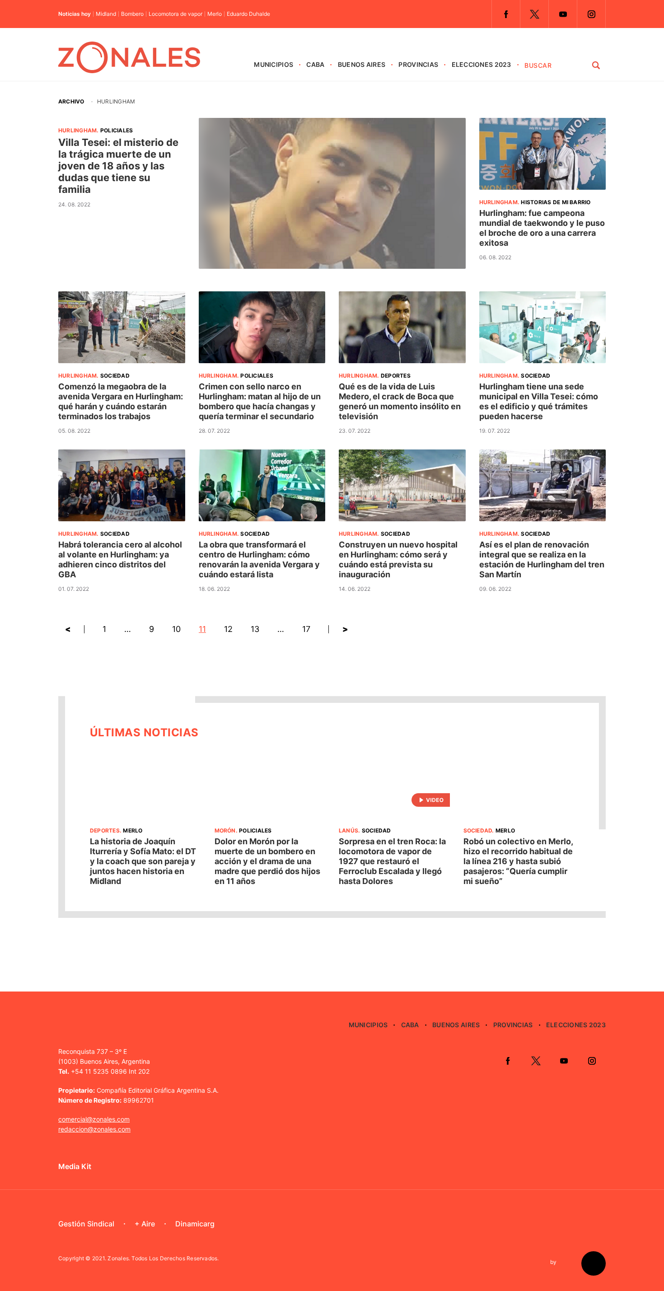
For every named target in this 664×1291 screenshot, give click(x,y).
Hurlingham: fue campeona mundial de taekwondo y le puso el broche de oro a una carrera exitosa (542, 228)
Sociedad (115, 375)
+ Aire (145, 1223)
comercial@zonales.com (94, 1119)
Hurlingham (77, 130)
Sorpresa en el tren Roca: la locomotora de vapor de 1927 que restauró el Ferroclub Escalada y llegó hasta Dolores (392, 861)
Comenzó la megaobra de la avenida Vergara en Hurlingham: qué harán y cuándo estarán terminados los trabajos (120, 401)
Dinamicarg (195, 1223)
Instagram (591, 14)
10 (176, 629)
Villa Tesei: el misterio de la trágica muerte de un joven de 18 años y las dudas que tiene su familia (118, 165)
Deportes (396, 375)
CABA (315, 64)
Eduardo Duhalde (248, 14)
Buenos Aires (361, 64)
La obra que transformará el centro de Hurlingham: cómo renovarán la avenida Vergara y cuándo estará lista (259, 559)
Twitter (534, 14)
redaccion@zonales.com (94, 1129)
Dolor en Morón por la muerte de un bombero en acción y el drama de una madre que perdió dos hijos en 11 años (267, 861)
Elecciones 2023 (481, 64)
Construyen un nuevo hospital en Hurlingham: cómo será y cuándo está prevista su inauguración (398, 559)
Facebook (506, 14)
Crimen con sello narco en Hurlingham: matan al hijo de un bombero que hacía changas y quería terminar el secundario (260, 401)
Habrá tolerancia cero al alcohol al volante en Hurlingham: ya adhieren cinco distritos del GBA (120, 559)
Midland (106, 14)
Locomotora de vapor (175, 14)
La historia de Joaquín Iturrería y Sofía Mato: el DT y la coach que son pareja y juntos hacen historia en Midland (143, 861)
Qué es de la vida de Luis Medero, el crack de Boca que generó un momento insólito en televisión (400, 401)
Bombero (132, 14)
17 (306, 629)
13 (255, 629)
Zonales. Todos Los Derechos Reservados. (163, 1258)
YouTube (563, 14)
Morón (225, 830)
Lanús (348, 830)
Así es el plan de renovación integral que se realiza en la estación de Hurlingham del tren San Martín (541, 559)
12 (228, 629)
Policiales (116, 130)
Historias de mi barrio (555, 202)
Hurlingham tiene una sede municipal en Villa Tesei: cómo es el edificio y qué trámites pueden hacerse (538, 401)
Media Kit (74, 1166)
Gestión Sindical (86, 1223)
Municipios (273, 64)
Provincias (418, 64)
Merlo (214, 14)
